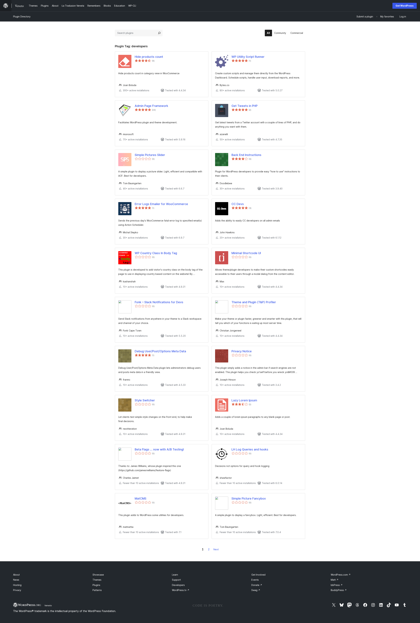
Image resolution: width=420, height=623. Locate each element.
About (16, 574)
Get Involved (258, 574)
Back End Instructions (246, 155)
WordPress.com (341, 574)
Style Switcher (145, 400)
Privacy (17, 590)
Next (216, 549)
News (16, 579)
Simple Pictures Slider (150, 155)
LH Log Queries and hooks (249, 449)
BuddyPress (339, 590)
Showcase (98, 574)
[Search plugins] (159, 33)
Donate (256, 585)
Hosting (17, 585)
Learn (175, 574)
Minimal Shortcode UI (246, 253)
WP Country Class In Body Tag (156, 253)
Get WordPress (405, 5)
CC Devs (237, 204)
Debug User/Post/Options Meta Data (160, 351)
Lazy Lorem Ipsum (244, 400)
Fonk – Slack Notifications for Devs (159, 302)
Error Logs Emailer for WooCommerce (161, 204)
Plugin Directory (22, 16)
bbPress (337, 585)
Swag (255, 590)
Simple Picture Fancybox (248, 498)
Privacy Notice (241, 351)
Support (176, 579)
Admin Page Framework (151, 106)
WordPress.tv (180, 590)
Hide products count (149, 56)
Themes (97, 579)
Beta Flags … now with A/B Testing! (159, 449)
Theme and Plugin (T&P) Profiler (253, 302)
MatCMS (140, 498)
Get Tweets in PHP (244, 106)
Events (255, 579)
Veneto (48, 605)
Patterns (97, 590)
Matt (334, 579)
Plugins (96, 585)
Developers (178, 585)
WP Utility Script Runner (247, 56)
